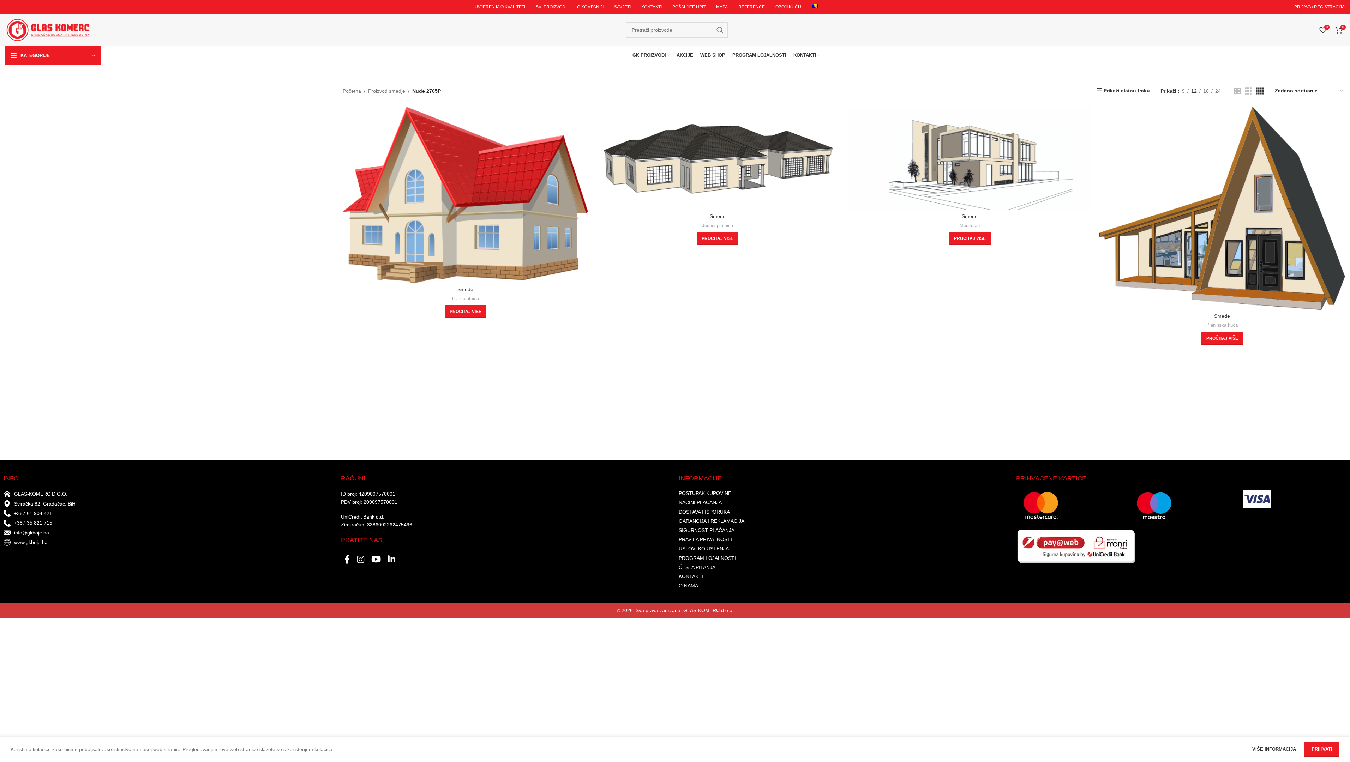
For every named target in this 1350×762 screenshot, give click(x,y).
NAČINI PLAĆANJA (700, 502)
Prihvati (1322, 749)
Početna (352, 91)
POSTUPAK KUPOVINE (705, 493)
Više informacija (1274, 749)
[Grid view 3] (1248, 91)
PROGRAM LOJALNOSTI (707, 558)
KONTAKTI (691, 576)
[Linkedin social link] (391, 560)
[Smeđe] (465, 195)
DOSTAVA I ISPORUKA (704, 512)
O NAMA (688, 585)
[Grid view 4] (1260, 91)
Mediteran (970, 225)
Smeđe (465, 289)
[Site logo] (47, 29)
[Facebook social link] (347, 560)
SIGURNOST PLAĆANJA (706, 530)
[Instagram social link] (360, 560)
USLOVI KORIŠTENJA (704, 548)
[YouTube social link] (376, 560)
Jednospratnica (717, 225)
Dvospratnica (465, 298)
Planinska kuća (1222, 325)
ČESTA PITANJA (697, 567)
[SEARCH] (720, 30)
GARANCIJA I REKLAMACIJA (711, 521)
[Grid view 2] (1237, 91)
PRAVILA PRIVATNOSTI (705, 539)
